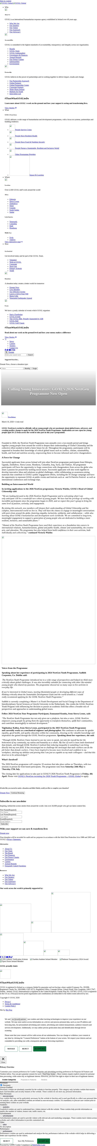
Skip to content (5, 1)
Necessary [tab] (4, 1083)
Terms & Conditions (12, 1004)
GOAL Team (14, 51)
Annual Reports (15, 57)
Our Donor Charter (16, 59)
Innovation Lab (15, 94)
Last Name (8, 815)
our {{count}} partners (19, 1019)
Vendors (44, 1080)
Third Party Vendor (48, 1074)
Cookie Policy (10, 1006)
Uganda (12, 208)
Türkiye (12, 240)
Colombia (13, 224)
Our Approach (14, 30)
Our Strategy (14, 26)
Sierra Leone (14, 201)
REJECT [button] (25, 1049)
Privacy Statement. (14, 839)
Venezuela (13, 222)
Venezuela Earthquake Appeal (20, 298)
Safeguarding (14, 62)
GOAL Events (14, 317)
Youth (11, 271)
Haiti (11, 226)
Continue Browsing (17, 793)
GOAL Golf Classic (16, 323)
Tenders (12, 346)
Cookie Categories (9, 1080)
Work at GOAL (15, 262)
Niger (11, 206)
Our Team (8, 851)
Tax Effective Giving (17, 292)
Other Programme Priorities (25, 154)
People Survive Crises (23, 130)
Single (35, 368)
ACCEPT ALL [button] (40, 1049)
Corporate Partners (16, 87)
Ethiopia (12, 199)
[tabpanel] (48, 1090)
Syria (11, 238)
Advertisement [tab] (5, 1113)
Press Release (12, 417)
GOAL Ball (13, 321)
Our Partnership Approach (19, 81)
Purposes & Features (28, 1080)
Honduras (13, 228)
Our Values (13, 28)
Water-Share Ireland (16, 89)
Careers (12, 344)
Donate (11, 352)
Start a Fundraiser (16, 315)
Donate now (4, 833)
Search (30, 355)
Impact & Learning (37, 175)
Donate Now (14, 287)
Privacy (8, 1002)
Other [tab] (2, 1122)
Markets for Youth (16, 92)
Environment (14, 64)
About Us (8, 849)
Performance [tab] (4, 1129)
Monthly (27, 368)
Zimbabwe (13, 204)
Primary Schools (15, 268)
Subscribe (4, 824)
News (11, 341)
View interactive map (13, 242)
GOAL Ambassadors (17, 53)
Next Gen (13, 266)
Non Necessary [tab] (5, 1094)
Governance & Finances (18, 55)
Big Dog (9, 1010)
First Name (8, 810)
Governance (9, 859)
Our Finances (10, 855)
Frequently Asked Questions (15, 866)
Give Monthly (14, 290)
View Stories (10, 108)
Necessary (7, 1085)
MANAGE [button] (11, 1049)
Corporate (13, 264)
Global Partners (15, 83)
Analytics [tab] (3, 1105)
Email (6, 819)
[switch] (1, 1096)
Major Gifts (13, 296)
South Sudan (14, 210)
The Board (9, 853)
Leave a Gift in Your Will (18, 294)
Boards (12, 49)
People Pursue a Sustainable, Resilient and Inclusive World (37, 148)
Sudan (11, 212)
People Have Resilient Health (26, 136)
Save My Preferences (26, 1141)
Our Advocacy (14, 32)
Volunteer (13, 260)
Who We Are (14, 23)
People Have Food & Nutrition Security (30, 142)
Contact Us (13, 348)
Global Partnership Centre (19, 85)
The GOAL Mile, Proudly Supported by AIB (26, 319)
